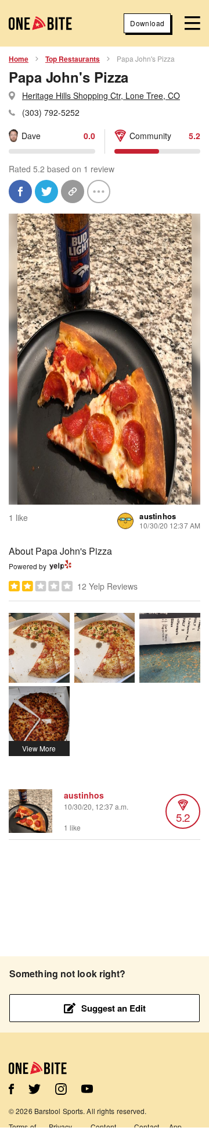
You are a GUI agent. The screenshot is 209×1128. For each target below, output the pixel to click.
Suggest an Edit (113, 1008)
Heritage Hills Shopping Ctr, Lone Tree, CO (101, 95)
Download (147, 23)
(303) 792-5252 (51, 112)
